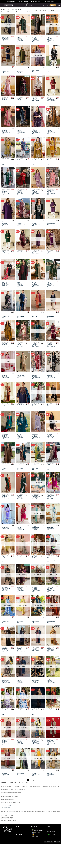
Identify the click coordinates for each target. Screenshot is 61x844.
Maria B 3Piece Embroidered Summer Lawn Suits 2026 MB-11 (37, 309)
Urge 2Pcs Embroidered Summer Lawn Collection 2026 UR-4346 (21, 158)
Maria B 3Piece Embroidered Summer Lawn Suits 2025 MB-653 (7, 640)
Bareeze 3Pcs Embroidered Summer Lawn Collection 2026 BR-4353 (7, 369)
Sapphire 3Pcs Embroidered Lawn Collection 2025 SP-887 (52, 640)
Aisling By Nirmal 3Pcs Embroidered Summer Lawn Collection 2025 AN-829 (37, 731)
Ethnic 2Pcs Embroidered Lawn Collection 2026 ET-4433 (37, 98)
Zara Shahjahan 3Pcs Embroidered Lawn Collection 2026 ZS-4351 (22, 399)
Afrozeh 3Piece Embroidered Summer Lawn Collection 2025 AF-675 (22, 550)
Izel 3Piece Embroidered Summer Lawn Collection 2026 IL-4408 (52, 38)
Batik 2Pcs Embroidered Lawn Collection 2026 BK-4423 (7, 249)
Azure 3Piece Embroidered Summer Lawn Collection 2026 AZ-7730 (52, 339)
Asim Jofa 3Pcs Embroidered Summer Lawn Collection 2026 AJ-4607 (22, 580)
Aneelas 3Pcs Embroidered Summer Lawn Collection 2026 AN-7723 (22, 700)
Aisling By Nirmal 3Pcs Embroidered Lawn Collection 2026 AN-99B (36, 520)
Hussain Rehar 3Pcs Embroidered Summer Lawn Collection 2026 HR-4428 (22, 219)
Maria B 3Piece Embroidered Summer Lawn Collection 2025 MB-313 (52, 580)
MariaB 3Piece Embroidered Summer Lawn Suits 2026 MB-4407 (7, 279)
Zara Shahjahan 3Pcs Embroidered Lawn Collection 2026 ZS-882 (51, 520)
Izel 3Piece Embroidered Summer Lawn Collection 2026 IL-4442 (6, 189)
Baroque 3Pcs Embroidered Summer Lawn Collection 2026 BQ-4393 (7, 309)
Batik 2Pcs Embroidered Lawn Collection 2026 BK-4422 (52, 219)
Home (2, 11)
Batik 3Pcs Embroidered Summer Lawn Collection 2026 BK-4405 (21, 98)
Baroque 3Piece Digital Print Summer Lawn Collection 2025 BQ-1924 (7, 580)
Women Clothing (11, 11)
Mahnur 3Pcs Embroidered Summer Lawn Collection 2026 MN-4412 (7, 98)
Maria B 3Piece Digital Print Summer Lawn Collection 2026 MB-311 (37, 490)
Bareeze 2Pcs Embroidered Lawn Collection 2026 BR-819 (7, 520)
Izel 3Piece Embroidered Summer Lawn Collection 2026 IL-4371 (21, 670)
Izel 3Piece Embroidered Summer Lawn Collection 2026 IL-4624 (21, 460)
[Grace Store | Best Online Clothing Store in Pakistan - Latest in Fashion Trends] (30, 5)
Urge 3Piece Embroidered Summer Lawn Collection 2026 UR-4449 (37, 128)
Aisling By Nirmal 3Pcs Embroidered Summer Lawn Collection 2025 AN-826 (52, 731)
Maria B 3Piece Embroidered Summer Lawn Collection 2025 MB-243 (37, 580)
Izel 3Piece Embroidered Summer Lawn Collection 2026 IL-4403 (52, 279)
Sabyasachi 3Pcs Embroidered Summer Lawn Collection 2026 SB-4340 (37, 700)
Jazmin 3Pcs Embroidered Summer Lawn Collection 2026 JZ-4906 (52, 369)
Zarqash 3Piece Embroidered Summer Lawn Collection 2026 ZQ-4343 (37, 429)
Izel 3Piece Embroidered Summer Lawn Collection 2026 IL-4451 (36, 38)
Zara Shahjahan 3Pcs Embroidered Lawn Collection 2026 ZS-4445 (6, 38)
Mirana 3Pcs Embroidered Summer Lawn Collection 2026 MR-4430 (37, 219)
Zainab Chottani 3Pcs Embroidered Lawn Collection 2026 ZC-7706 (37, 670)
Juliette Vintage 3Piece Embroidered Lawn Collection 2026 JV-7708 (52, 399)
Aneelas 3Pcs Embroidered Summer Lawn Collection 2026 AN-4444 (52, 158)
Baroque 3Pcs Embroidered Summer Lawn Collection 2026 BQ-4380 (22, 279)
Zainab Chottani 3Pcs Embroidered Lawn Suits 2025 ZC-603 (51, 700)
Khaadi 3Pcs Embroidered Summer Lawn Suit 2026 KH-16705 (37, 399)
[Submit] (12, 5)
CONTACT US (19, 822)
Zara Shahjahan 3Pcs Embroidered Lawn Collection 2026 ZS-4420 (52, 68)
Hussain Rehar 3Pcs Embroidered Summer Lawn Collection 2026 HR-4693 (7, 490)
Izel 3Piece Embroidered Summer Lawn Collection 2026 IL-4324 (21, 731)
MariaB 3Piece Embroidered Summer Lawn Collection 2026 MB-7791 (22, 189)
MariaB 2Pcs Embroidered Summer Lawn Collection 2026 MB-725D (22, 490)
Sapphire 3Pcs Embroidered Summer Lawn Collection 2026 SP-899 (7, 731)
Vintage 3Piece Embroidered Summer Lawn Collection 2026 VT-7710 (7, 429)
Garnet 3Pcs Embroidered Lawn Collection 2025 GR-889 (37, 640)
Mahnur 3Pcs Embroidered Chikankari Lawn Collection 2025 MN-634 (22, 640)
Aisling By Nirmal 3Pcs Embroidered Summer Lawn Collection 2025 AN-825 (7, 670)
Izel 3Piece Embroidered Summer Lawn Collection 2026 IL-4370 (36, 339)
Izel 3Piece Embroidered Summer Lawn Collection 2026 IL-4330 (6, 761)
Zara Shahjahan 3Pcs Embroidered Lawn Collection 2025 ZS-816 (21, 761)
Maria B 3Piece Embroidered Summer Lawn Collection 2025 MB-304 (22, 610)
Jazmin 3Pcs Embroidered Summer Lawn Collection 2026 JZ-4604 (52, 309)
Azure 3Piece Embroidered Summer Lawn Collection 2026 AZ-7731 (37, 158)
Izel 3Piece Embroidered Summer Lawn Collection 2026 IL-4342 (21, 429)
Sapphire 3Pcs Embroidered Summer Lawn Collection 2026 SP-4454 (22, 38)
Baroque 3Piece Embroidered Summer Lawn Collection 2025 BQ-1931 (37, 610)
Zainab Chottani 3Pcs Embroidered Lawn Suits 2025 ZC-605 (36, 550)
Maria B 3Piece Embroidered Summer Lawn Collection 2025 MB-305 (7, 610)
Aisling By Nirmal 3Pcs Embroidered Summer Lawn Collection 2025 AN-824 (37, 761)
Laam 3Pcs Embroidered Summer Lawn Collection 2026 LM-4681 (21, 339)
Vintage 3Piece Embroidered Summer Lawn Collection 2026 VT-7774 (7, 68)
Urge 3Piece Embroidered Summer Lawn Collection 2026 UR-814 (7, 339)
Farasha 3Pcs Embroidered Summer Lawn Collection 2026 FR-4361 (37, 369)
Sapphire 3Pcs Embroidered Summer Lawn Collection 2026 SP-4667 (7, 460)
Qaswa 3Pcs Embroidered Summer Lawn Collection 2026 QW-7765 (7, 219)
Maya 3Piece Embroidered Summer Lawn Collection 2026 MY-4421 (22, 249)
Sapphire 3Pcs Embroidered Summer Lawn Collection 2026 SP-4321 (52, 761)
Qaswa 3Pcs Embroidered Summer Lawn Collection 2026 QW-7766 (22, 68)
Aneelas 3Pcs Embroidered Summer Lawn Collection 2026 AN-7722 (7, 700)
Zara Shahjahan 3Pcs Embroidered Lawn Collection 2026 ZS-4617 (37, 68)
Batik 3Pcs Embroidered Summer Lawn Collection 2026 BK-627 (6, 550)
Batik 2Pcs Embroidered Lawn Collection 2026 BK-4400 (52, 98)
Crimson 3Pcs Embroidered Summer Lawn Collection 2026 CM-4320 (7, 128)
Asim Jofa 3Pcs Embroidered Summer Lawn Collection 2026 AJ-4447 (52, 128)
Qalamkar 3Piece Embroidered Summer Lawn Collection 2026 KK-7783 (52, 189)
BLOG (17, 820)
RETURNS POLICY (20, 818)
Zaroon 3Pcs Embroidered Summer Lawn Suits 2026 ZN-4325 (52, 429)
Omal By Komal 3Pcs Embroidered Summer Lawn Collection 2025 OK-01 (52, 490)
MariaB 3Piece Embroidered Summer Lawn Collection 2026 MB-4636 (37, 460)
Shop (6, 11)
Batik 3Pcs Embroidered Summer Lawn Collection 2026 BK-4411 (52, 249)
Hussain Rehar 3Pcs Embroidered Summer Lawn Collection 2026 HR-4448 (22, 128)
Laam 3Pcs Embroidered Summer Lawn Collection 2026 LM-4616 (6, 158)
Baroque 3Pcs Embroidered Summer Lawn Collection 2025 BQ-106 (52, 550)
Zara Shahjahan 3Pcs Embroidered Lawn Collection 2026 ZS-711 (6, 399)
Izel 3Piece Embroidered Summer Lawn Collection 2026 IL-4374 (36, 279)
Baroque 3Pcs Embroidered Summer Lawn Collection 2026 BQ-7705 (52, 670)
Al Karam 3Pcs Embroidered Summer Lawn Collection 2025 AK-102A (52, 610)
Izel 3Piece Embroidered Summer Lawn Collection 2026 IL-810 (52, 459)
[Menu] (2, 5)
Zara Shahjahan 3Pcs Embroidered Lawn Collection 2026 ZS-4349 (22, 369)
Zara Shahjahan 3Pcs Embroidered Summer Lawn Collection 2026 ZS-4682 (22, 309)
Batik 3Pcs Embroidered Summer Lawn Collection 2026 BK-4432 (36, 189)
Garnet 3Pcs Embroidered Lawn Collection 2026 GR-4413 (37, 249)
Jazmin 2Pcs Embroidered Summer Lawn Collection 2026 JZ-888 (22, 520)
